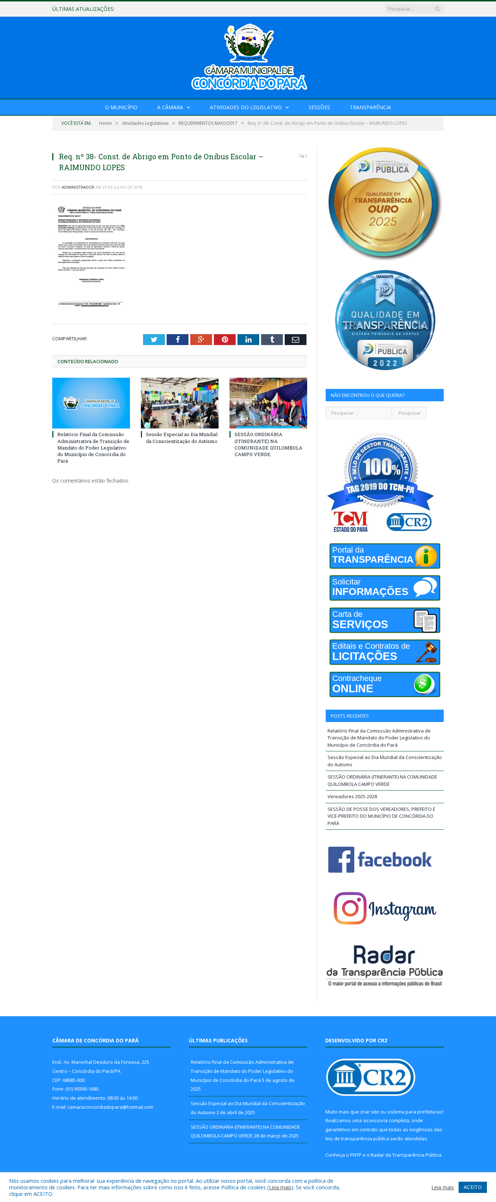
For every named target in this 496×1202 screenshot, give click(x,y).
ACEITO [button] (473, 1186)
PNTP (356, 1155)
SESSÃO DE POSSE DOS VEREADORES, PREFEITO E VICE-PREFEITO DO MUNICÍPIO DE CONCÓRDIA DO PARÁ (381, 816)
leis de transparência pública (357, 1138)
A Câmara (170, 107)
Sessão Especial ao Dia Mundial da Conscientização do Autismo (208, 9)
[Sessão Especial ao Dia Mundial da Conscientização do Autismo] (180, 403)
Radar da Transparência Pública (406, 1155)
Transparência (370, 107)
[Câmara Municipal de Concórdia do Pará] (248, 56)
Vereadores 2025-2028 (352, 796)
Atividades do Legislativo (246, 107)
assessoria (375, 1120)
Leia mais (280, 1187)
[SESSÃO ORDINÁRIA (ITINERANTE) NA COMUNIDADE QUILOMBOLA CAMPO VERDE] (268, 403)
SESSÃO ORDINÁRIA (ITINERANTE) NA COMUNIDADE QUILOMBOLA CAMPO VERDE (268, 444)
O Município (121, 107)
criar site (369, 1111)
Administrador (78, 187)
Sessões (319, 107)
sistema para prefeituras (414, 1111)
